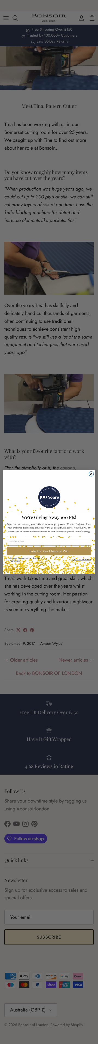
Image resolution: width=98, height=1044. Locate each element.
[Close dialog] (91, 473)
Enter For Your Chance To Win (49, 551)
